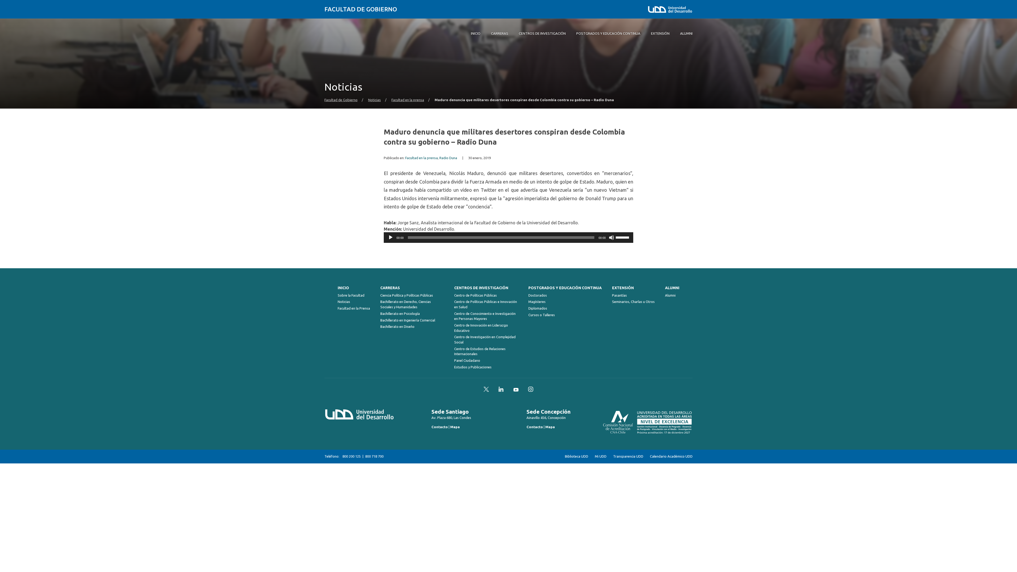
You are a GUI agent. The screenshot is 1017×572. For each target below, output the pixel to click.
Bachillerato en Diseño (397, 326)
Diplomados (537, 308)
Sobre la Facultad (351, 295)
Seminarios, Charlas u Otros (633, 301)
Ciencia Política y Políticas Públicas (406, 295)
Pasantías (619, 295)
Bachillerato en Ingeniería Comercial (407, 320)
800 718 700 (374, 456)
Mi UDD (600, 456)
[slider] (623, 237)
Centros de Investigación (481, 288)
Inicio (343, 288)
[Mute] (611, 237)
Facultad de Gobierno (360, 9)
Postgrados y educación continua (565, 288)
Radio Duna (448, 158)
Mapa (455, 427)
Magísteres (537, 301)
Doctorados (537, 295)
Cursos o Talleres (541, 315)
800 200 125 (351, 456)
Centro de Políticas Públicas (475, 295)
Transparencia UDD (628, 456)
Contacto (439, 427)
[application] (508, 237)
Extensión (623, 288)
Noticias (374, 100)
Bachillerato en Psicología (400, 313)
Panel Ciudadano (467, 360)
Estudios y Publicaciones (473, 367)
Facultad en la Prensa (354, 308)
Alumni (672, 288)
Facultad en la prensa (407, 100)
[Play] (390, 237)
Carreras (390, 288)
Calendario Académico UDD (671, 456)
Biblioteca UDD (576, 456)
